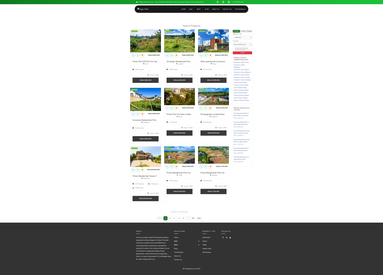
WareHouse (206, 252)
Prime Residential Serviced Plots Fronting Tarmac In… (241, 132)
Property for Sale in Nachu (241, 70)
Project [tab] (249, 31)
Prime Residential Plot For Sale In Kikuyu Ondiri (241, 158)
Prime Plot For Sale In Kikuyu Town (183, 114)
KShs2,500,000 (179, 191)
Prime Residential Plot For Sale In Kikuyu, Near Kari (241, 123)
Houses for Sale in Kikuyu (241, 85)
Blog (207, 9)
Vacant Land (206, 249)
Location (235, 41)
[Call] (133, 55)
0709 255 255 (239, 2)
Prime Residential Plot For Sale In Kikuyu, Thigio (188, 172)
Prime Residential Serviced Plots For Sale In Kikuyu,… (241, 141)
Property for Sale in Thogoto (242, 77)
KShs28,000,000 (145, 198)
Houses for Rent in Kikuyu (241, 90)
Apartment (206, 237)
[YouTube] (228, 2)
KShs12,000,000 (213, 80)
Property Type (237, 34)
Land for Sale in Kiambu (240, 93)
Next (199, 218)
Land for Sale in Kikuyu (240, 82)
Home (184, 9)
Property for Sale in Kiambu (242, 75)
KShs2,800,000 (179, 80)
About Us (215, 9)
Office (204, 245)
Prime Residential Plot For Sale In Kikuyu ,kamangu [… (241, 114)
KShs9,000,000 (179, 133)
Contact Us (227, 9)
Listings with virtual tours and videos (241, 49)
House (204, 241)
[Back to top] (378, 270)
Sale (190, 9)
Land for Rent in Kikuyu (240, 87)
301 (193, 218)
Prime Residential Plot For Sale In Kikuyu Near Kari (241, 149)
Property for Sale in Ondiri (241, 62)
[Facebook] (217, 2)
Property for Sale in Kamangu (242, 80)
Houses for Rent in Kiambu (241, 100)
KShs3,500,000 (213, 133)
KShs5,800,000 (145, 80)
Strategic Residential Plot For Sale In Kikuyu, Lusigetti (191, 61)
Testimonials (240, 9)
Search (242, 53)
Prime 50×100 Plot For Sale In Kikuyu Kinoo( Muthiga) (157, 61)
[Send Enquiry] (142, 55)
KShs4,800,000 (145, 139)
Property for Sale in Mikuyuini (242, 72)
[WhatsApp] (138, 55)
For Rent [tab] (243, 31)
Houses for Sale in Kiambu (241, 95)
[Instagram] (223, 2)
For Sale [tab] (236, 31)
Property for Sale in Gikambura (239, 66)
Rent (199, 9)
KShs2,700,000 (213, 191)
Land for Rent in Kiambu (241, 98)
